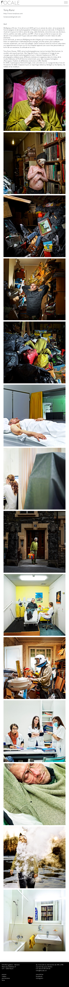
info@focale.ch (41, 971)
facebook (39, 976)
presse (4, 974)
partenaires (6, 978)
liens (3, 980)
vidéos (4, 976)
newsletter (39, 974)
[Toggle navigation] (66, 2)
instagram (39, 978)
